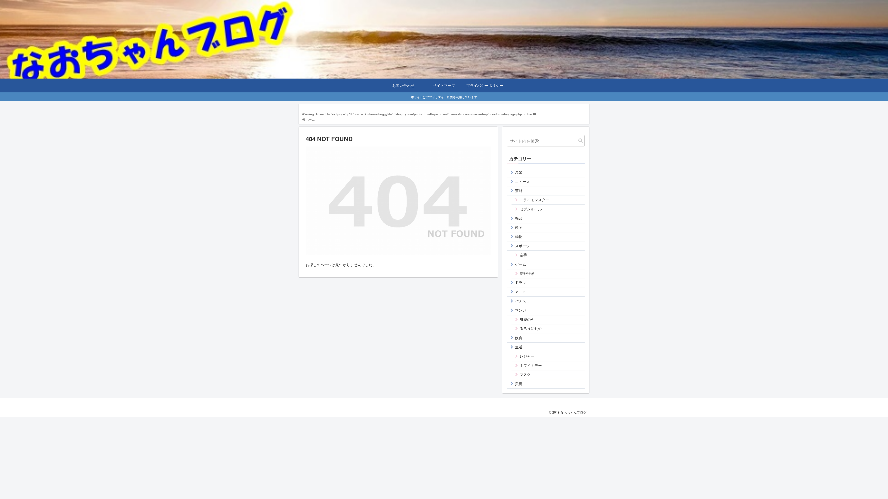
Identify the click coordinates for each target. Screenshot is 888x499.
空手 (523, 255)
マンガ (520, 310)
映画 (518, 227)
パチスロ (522, 301)
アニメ (520, 291)
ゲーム (520, 264)
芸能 (518, 190)
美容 (518, 383)
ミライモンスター (534, 199)
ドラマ (520, 282)
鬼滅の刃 (527, 319)
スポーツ (522, 245)
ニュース (522, 181)
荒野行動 (527, 273)
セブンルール (531, 209)
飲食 (518, 337)
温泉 (518, 172)
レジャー (527, 356)
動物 (518, 236)
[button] (581, 140)
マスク (525, 374)
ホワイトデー (531, 365)
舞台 (518, 218)
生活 (518, 347)
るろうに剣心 (531, 328)
